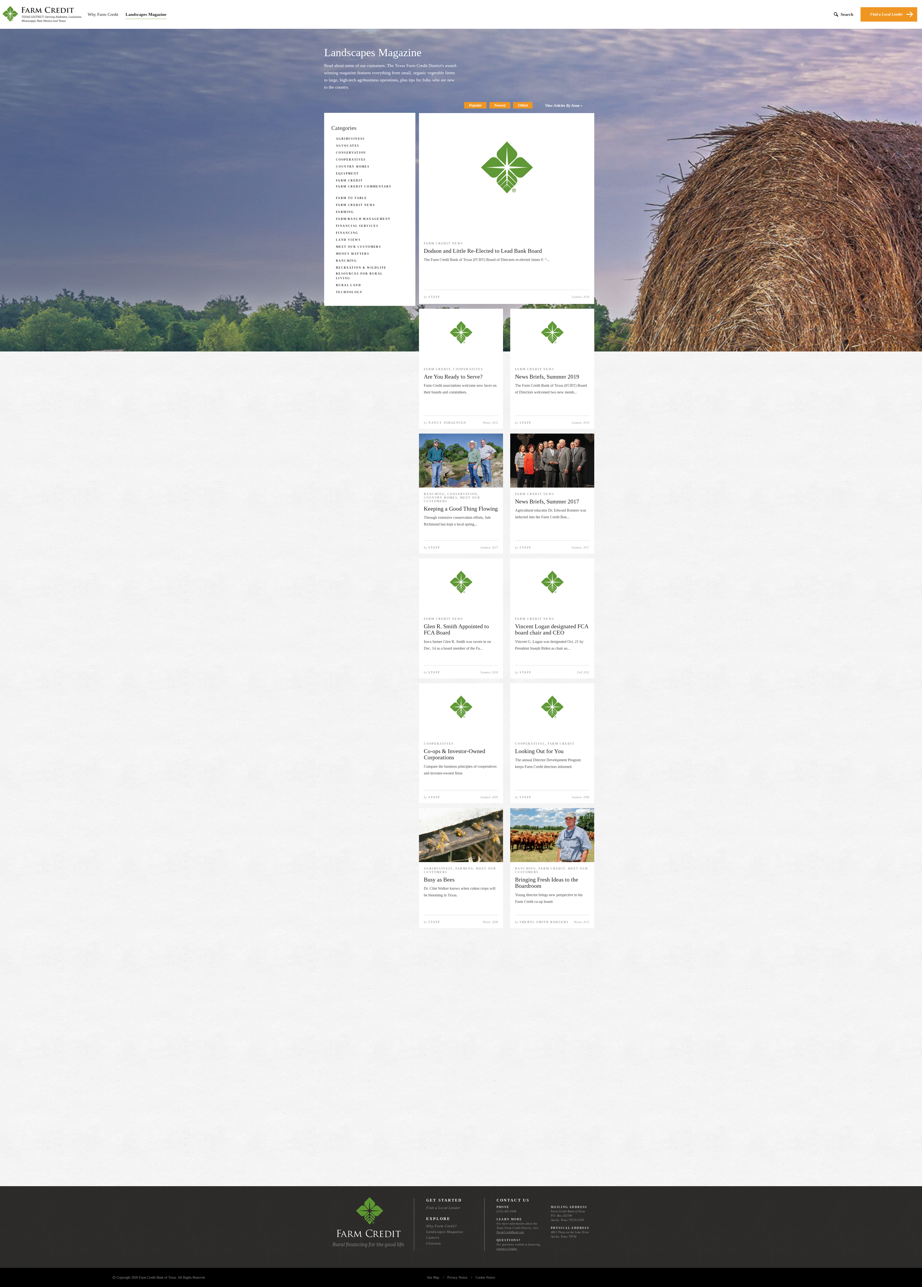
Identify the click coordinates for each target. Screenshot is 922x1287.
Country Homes (353, 166)
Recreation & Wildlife (361, 267)
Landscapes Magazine (146, 14)
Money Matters (352, 253)
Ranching (346, 260)
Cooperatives (351, 159)
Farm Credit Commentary (364, 186)
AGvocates (347, 145)
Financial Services (357, 226)
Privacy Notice (457, 1277)
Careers (432, 1237)
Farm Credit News (355, 205)
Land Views (348, 240)
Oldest (523, 105)
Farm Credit (349, 180)
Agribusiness (350, 138)
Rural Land (348, 285)
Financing (347, 233)
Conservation (351, 152)
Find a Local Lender (886, 14)
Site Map (433, 1277)
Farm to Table (351, 198)
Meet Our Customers (358, 246)
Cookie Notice (485, 1277)
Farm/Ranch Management (363, 219)
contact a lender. (507, 1249)
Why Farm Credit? (441, 1226)
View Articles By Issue (563, 105)
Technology (349, 292)
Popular (475, 105)
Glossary (433, 1243)
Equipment (347, 173)
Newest (499, 105)
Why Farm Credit (103, 14)
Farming (345, 212)
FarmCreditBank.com (510, 1232)
